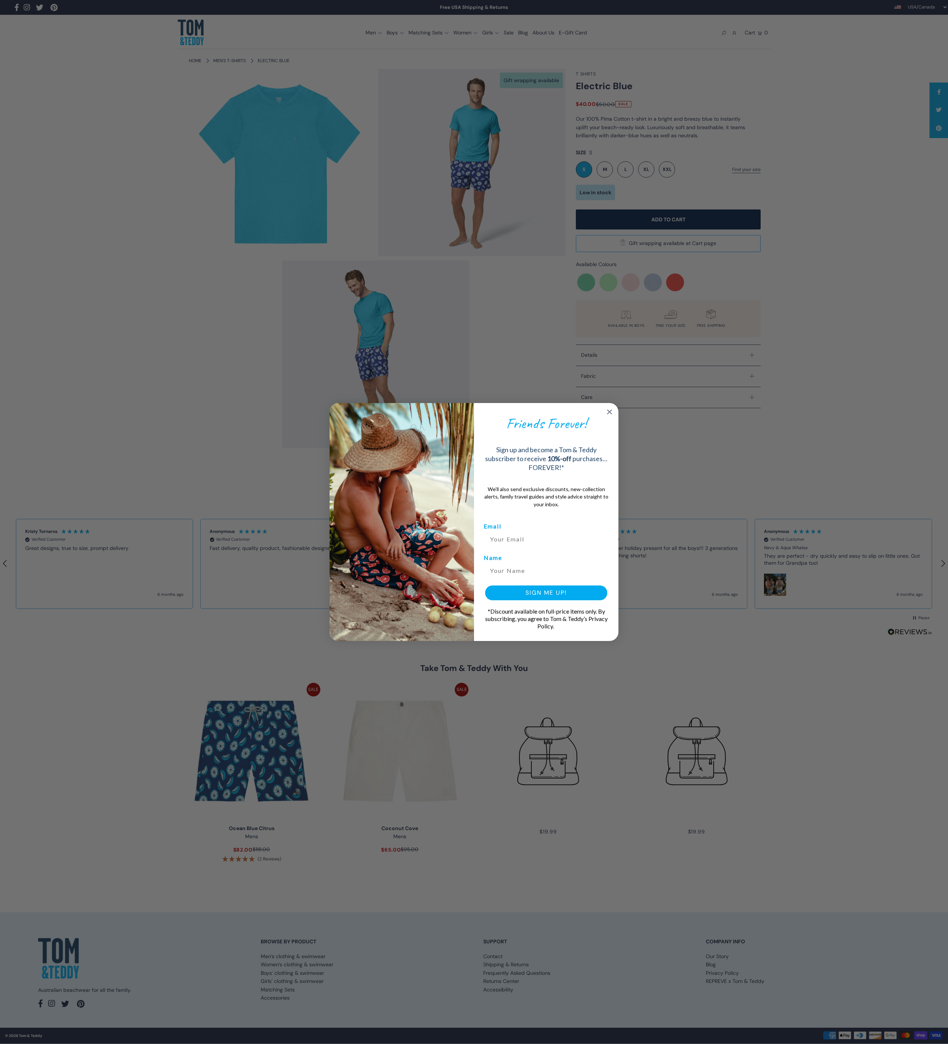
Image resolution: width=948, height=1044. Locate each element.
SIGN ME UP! (546, 593)
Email (492, 526)
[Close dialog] (609, 412)
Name (493, 557)
